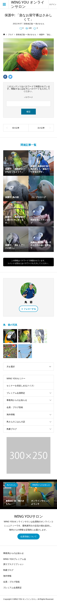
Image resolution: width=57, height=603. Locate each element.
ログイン (52, 4)
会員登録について (28, 536)
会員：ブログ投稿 (15, 407)
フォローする (30, 309)
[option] (15, 494)
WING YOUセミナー (16, 378)
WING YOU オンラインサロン (27, 4)
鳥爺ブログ (12, 429)
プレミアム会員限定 (16, 393)
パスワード (28, 97)
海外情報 (11, 414)
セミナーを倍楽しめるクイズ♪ (20, 385)
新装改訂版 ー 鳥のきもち (34, 24)
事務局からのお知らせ (17, 400)
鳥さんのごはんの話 (16, 422)
